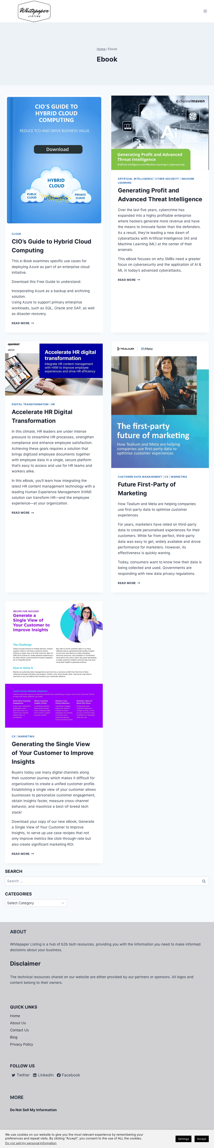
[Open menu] (205, 11)
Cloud (16, 233)
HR (53, 404)
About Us (18, 1023)
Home (15, 1016)
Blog (13, 1037)
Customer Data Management (140, 476)
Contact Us (19, 1030)
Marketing (179, 476)
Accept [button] (201, 1138)
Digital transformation (30, 404)
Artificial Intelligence (135, 178)
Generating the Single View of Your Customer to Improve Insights (53, 752)
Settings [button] (183, 1138)
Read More (23, 323)
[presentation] (54, 160)
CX (166, 476)
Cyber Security (167, 178)
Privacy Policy (21, 1044)
